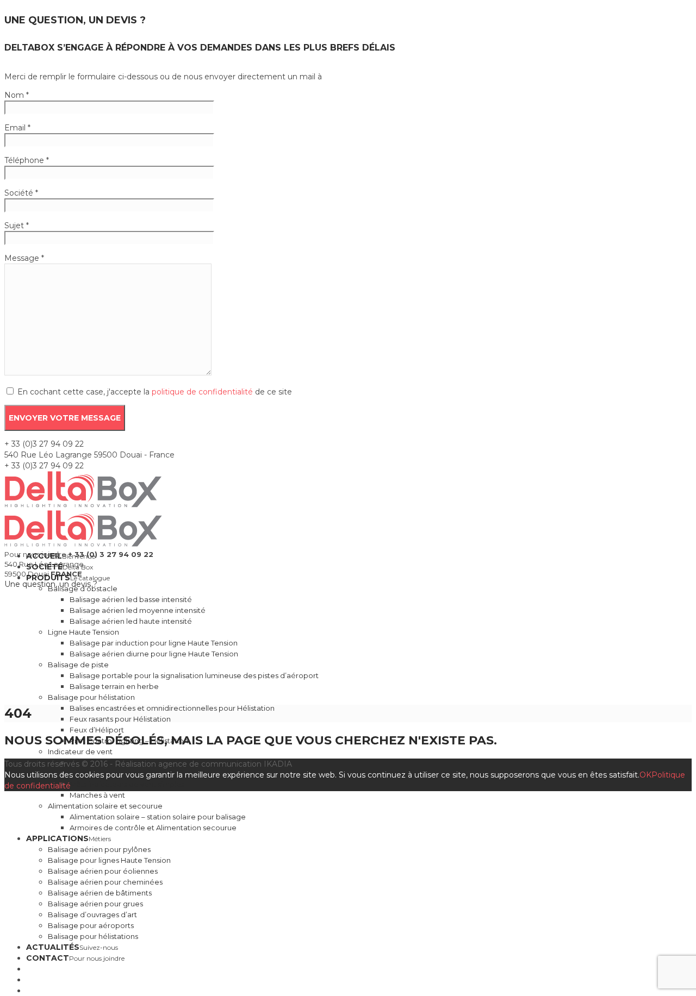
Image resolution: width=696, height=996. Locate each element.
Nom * (16, 95)
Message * (24, 258)
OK (645, 775)
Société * (21, 193)
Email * (17, 128)
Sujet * (16, 225)
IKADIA (278, 764)
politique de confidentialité (202, 392)
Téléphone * (26, 160)
